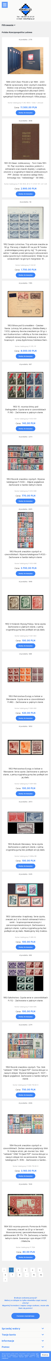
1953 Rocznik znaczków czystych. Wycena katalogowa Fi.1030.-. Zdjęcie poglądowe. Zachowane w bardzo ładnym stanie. (26, 482)
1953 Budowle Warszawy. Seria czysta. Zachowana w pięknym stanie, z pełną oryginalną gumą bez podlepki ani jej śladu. (25, 847)
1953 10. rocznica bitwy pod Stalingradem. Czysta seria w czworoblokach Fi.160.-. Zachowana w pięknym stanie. (25, 409)
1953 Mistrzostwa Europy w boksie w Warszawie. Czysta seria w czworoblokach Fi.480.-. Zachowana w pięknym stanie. (25, 699)
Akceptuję (45, 1355)
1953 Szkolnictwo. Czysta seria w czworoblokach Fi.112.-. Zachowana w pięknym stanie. (25, 999)
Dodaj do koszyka (25, 113)
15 (34, 1275)
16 (41, 1275)
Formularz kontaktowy (25, 1316)
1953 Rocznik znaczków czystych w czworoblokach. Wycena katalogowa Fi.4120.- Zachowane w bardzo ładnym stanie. (25, 554)
